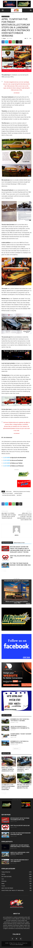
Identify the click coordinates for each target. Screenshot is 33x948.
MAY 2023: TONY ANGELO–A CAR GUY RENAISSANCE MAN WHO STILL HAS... (24, 786)
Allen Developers (19, 944)
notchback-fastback (18, 493)
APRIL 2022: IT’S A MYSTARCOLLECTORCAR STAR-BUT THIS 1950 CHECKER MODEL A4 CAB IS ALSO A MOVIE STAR (24, 516)
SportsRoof (19, 495)
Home (3, 14)
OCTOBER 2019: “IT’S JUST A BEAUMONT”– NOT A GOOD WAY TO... (24, 769)
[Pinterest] (10, 41)
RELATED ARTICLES (7, 542)
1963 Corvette (9, 491)
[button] (2, 10)
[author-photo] (16, 533)
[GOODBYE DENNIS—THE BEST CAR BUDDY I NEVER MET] (5, 736)
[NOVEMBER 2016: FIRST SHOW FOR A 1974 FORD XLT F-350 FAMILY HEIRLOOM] (5, 721)
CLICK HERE (6, 457)
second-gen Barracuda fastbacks (8, 495)
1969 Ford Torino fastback (7, 493)
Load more (16, 748)
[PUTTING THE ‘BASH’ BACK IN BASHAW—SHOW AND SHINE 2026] (5, 565)
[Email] (17, 41)
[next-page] (5, 571)
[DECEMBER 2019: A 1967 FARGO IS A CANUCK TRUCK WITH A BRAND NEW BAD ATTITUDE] (5, 743)
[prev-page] (2, 571)
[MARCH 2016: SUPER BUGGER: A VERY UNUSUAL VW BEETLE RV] (5, 854)
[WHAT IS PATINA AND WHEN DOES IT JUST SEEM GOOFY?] (5, 861)
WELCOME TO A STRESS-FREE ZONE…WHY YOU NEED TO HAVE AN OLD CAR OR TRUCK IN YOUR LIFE (9, 516)
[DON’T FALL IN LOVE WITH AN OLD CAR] (5, 557)
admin (4, 38)
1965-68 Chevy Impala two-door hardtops (21, 491)
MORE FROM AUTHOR (19, 542)
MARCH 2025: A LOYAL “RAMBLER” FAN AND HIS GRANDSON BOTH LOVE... (8, 769)
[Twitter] (6, 41)
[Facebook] (3, 41)
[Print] (20, 41)
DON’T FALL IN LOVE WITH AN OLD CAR (20, 825)
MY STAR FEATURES (10, 14)
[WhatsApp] (13, 41)
